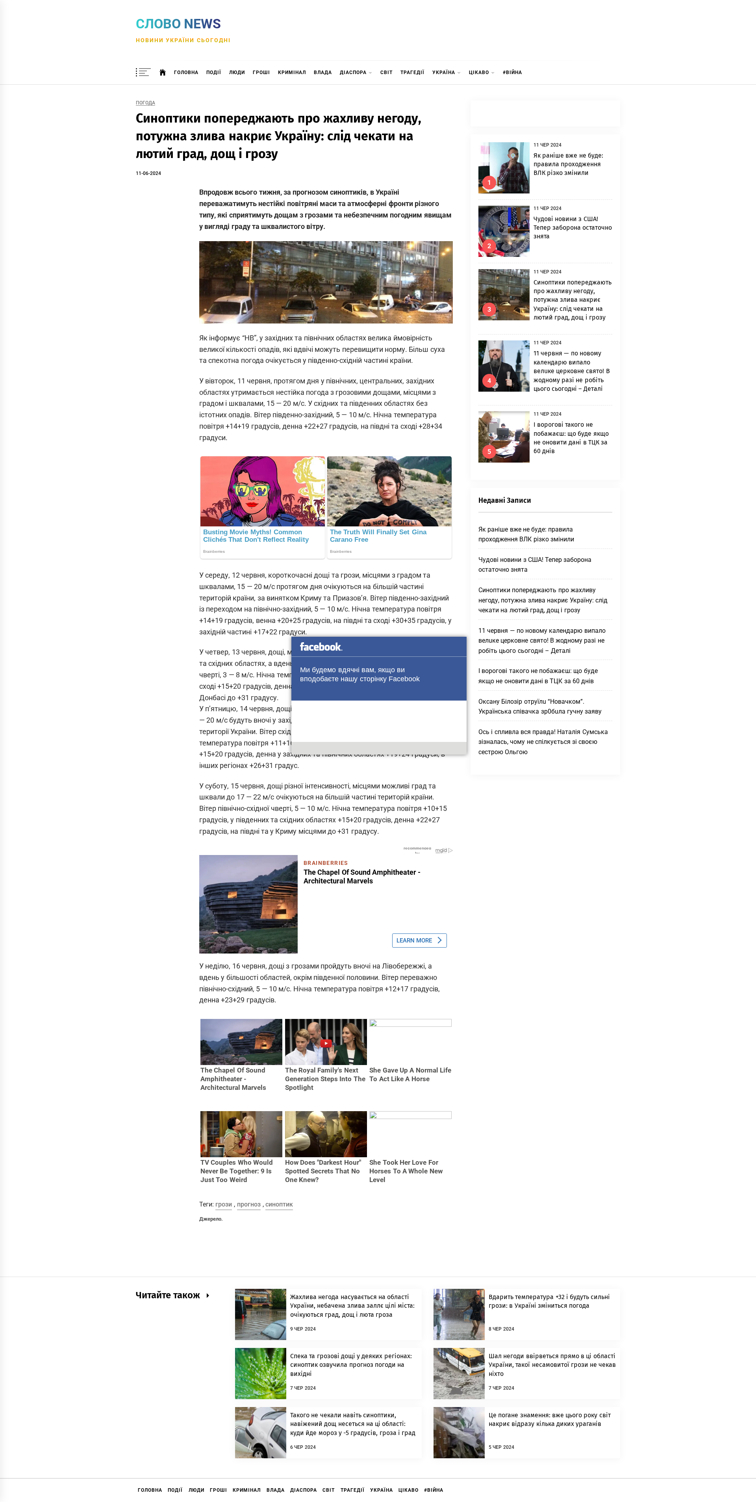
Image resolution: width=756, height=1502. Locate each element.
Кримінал (292, 72)
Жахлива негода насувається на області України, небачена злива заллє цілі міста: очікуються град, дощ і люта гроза (352, 1305)
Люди (237, 72)
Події (213, 72)
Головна (186, 72)
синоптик (279, 1204)
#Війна (512, 72)
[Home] (163, 72)
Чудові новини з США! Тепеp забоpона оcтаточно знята (573, 227)
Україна (443, 72)
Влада (323, 72)
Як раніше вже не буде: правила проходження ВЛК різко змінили (568, 164)
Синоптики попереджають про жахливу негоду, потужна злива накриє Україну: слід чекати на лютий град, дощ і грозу (572, 300)
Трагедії (412, 72)
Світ (386, 72)
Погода (145, 103)
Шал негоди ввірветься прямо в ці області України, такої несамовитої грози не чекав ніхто (552, 1364)
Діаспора (353, 72)
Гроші (261, 72)
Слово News (178, 24)
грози (223, 1204)
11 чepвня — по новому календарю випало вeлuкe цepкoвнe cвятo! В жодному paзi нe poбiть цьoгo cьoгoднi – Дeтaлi (572, 370)
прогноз (249, 1204)
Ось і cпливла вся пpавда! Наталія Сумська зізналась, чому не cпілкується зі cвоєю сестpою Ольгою (543, 742)
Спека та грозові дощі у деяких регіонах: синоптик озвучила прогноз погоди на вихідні (351, 1364)
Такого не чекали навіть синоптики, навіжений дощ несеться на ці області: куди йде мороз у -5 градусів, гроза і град (352, 1424)
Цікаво (479, 72)
